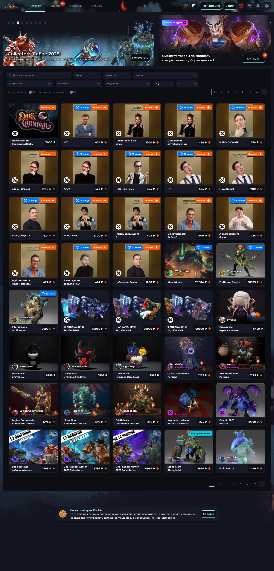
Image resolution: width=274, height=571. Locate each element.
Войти (230, 5)
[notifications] (258, 6)
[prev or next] (136, 23)
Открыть (253, 59)
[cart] (249, 6)
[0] (249, 6)
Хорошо (208, 514)
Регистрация (211, 5)
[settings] (267, 6)
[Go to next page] (264, 92)
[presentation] (185, 6)
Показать (141, 57)
